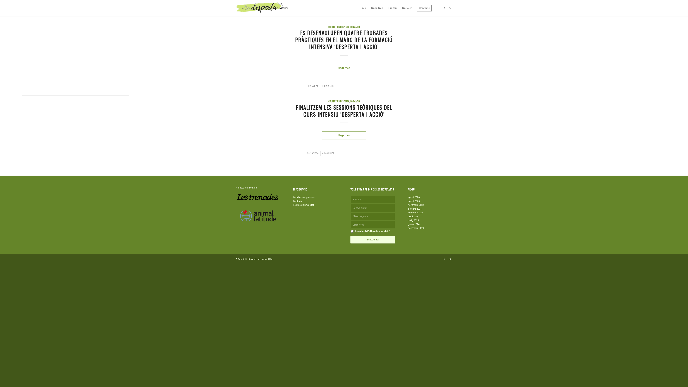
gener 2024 (413, 224)
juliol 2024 (413, 216)
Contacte (297, 201)
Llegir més (344, 68)
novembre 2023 (416, 228)
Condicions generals (303, 197)
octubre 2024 (415, 208)
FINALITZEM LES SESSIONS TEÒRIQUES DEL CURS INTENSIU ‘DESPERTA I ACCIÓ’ (344, 110)
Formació (355, 27)
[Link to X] (444, 8)
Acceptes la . (372, 231)
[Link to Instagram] (449, 8)
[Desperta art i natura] (262, 8)
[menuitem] (364, 8)
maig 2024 (413, 220)
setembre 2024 (415, 212)
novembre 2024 (416, 205)
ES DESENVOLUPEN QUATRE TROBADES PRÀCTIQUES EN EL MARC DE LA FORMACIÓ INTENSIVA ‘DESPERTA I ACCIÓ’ (344, 40)
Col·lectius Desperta (338, 27)
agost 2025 (414, 201)
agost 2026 (414, 197)
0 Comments (328, 85)
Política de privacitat (303, 205)
